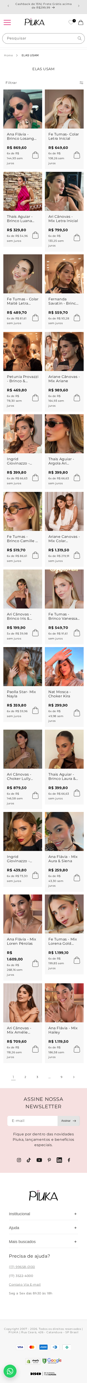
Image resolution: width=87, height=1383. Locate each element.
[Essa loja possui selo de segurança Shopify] (32, 1361)
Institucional (43, 1214)
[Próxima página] (74, 1077)
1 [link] (13, 1077)
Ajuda (43, 1228)
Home (8, 55)
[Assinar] (69, 1121)
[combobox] (43, 38)
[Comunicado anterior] (8, 6)
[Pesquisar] (80, 38)
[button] (7, 22)
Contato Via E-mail (25, 1285)
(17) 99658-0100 (22, 1267)
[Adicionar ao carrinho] (34, 155)
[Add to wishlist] (35, 97)
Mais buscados (43, 1241)
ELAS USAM (30, 55)
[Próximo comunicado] (79, 6)
